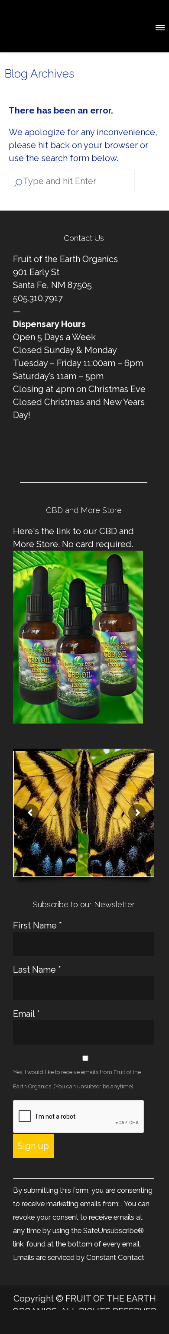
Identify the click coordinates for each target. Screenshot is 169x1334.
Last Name (37, 969)
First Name (37, 925)
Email (26, 1014)
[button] (159, 26)
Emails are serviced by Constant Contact (78, 1257)
